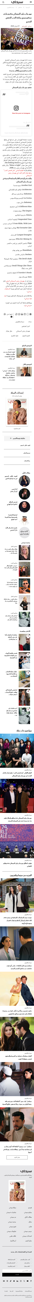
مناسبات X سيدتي (11, 1212)
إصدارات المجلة (17, 393)
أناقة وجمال (27, 1266)
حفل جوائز (9, 331)
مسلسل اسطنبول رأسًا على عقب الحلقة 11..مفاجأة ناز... (11, 637)
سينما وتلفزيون (19, 321)
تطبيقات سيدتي (11, 1231)
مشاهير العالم (14, 546)
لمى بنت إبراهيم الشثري (11, 478)
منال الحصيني (13, 530)
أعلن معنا (11, 1291)
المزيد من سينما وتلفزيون (21, 875)
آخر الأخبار (13, 1241)
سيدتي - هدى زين (27, 26)
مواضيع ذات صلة (24, 731)
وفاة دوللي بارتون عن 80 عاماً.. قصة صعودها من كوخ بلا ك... (11, 551)
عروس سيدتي (28, 1231)
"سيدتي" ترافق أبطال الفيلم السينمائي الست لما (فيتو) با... (11, 568)
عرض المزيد (17, 1157)
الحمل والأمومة (11, 1266)
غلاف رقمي (12, 1236)
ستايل (30, 1222)
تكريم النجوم (26, 335)
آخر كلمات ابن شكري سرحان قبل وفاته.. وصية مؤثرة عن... (11, 711)
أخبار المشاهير (26, 326)
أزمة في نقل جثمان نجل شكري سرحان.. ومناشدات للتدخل (11, 618)
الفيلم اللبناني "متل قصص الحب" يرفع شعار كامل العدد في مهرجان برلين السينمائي (18, 173)
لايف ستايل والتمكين (25, 1260)
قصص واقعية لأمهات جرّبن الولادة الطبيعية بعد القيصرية (10, 655)
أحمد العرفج (14, 519)
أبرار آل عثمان (13, 491)
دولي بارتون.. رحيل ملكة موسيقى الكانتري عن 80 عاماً (10, 601)
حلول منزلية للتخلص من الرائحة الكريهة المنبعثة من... (11, 673)
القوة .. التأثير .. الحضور (25, 445)
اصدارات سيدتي (27, 1236)
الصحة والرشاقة (11, 1260)
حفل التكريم (14, 335)
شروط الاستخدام (28, 1291)
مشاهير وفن (27, 1263)
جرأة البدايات (27, 461)
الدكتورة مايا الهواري (12, 504)
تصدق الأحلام (27, 453)
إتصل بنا (6, 1291)
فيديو (30, 1208)
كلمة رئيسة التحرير (19, 438)
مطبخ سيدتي (28, 1212)
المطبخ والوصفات (11, 1263)
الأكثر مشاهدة (25, 631)
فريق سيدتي (12, 1227)
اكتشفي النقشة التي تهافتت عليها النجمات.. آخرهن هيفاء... (11, 692)
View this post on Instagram (21, 113)
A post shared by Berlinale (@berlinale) (16, 133)
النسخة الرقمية (17, 429)
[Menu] (31, 2)
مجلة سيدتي (12, 1208)
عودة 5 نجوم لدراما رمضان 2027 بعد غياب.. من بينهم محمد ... (11, 584)
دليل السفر (28, 1241)
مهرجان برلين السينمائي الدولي (15, 281)
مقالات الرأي (26, 473)
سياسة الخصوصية (19, 1291)
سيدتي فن (28, 305)
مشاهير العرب (14, 563)
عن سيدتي (13, 1217)
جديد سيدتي (25, 542)
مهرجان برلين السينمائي (23, 331)
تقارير (30, 1227)
